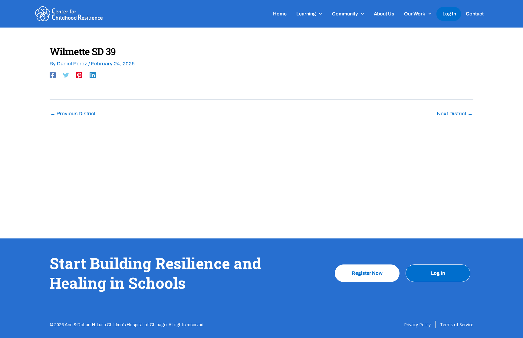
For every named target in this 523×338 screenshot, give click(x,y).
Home (280, 13)
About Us (384, 13)
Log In (449, 13)
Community (345, 13)
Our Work (414, 13)
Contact (475, 13)
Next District (455, 113)
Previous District (73, 113)
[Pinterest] (79, 75)
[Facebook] (53, 75)
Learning (306, 13)
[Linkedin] (93, 75)
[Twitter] (66, 75)
